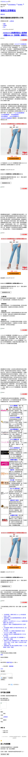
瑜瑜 (2, 654)
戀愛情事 (11, 666)
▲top (2, 668)
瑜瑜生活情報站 (8, 10)
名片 (4, 27)
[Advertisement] (14, 71)
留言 (11, 662)
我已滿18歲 (3, 754)
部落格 (5, 25)
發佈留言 (3, 679)
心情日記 (12, 21)
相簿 (4, 23)
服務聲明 (14, 738)
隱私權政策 (24, 736)
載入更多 (3, 671)
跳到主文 (3, 14)
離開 (8, 754)
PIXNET (6, 736)
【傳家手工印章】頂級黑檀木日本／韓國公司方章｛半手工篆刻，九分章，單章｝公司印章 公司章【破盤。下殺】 (15, 642)
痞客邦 (8, 662)
